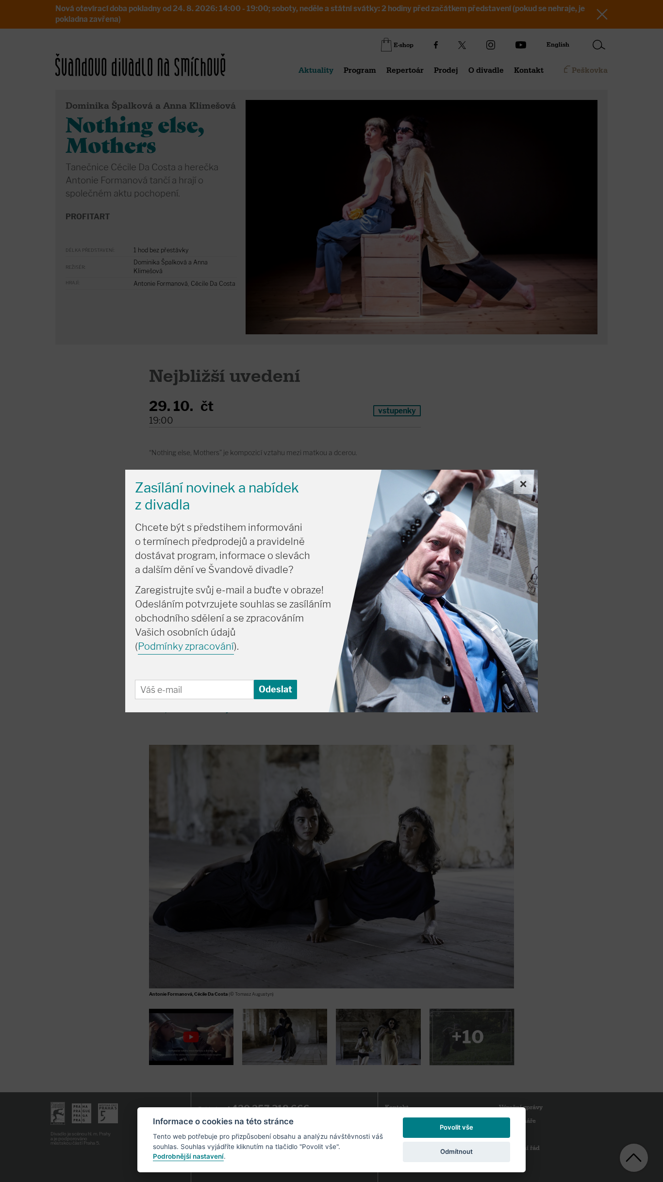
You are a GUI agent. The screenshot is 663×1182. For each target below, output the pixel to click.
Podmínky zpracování (186, 646)
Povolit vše (456, 1127)
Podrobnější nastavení (188, 1156)
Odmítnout (456, 1151)
